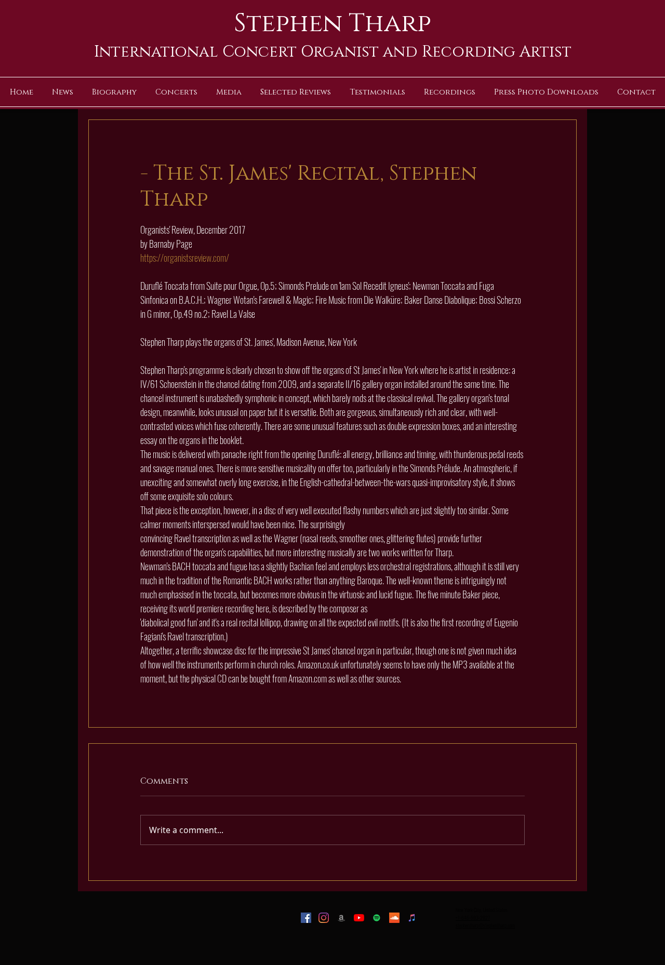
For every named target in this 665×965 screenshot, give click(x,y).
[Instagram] (323, 918)
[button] (229, 92)
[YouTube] (359, 918)
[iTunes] (412, 918)
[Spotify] (376, 918)
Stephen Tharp (332, 23)
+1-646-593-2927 (473, 917)
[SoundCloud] (394, 918)
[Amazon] (341, 918)
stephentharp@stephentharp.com (485, 925)
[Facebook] (306, 918)
